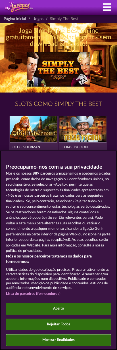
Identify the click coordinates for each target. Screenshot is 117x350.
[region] (58, 250)
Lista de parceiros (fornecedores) (33, 294)
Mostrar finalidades (58, 340)
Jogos (38, 19)
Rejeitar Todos (58, 324)
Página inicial (15, 19)
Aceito (58, 308)
